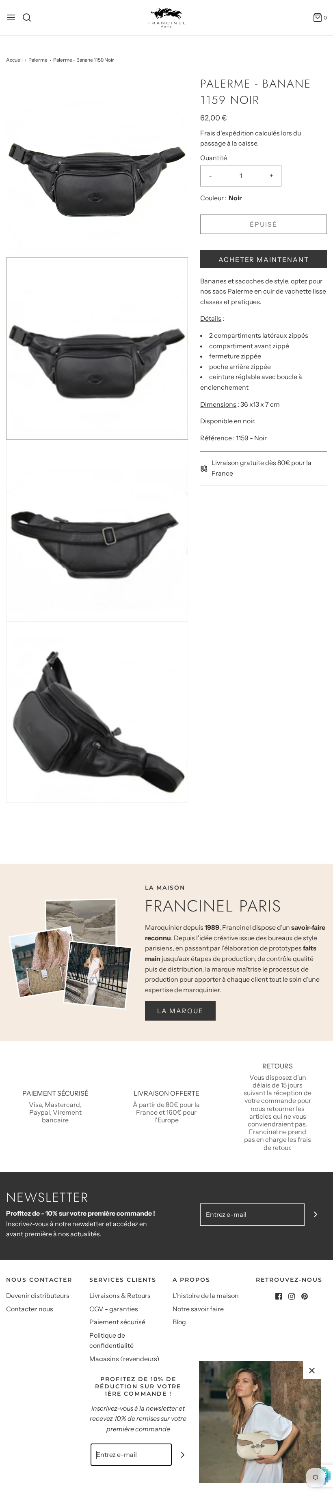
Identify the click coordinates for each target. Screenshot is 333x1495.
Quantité (213, 158)
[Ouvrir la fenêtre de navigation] (11, 17)
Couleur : (213, 198)
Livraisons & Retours (120, 1295)
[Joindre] (316, 1214)
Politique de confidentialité (111, 1340)
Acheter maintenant (263, 259)
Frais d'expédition (227, 133)
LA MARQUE (180, 1011)
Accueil (14, 60)
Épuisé (263, 224)
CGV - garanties (113, 1309)
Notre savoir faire (198, 1309)
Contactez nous (29, 1309)
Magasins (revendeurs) (124, 1359)
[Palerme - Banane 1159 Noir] (97, 166)
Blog (179, 1322)
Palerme (38, 60)
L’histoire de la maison (206, 1295)
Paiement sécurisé (117, 1322)
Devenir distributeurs (37, 1295)
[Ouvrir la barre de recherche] (30, 17)
